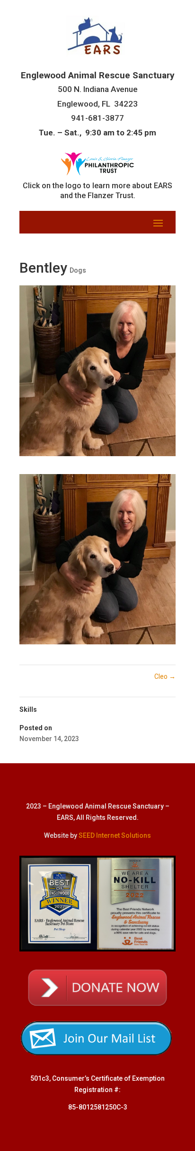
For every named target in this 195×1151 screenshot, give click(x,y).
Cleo (165, 676)
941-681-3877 (97, 118)
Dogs (78, 270)
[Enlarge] (163, 486)
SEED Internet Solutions (115, 835)
